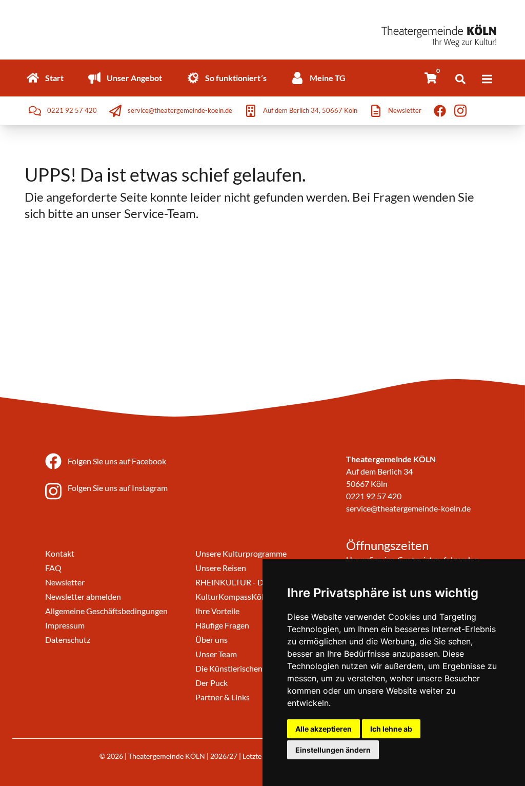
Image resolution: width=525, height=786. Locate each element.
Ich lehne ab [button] (391, 728)
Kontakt (59, 553)
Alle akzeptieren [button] (323, 728)
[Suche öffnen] (460, 79)
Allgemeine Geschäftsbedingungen (106, 611)
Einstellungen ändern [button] (333, 749)
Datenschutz (67, 639)
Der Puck (211, 682)
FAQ (53, 568)
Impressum (65, 625)
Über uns (211, 639)
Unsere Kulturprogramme (241, 553)
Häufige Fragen (222, 625)
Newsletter (65, 582)
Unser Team (216, 654)
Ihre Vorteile (217, 611)
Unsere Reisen (220, 568)
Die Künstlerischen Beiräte (242, 668)
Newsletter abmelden (83, 596)
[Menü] (487, 79)
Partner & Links (222, 697)
